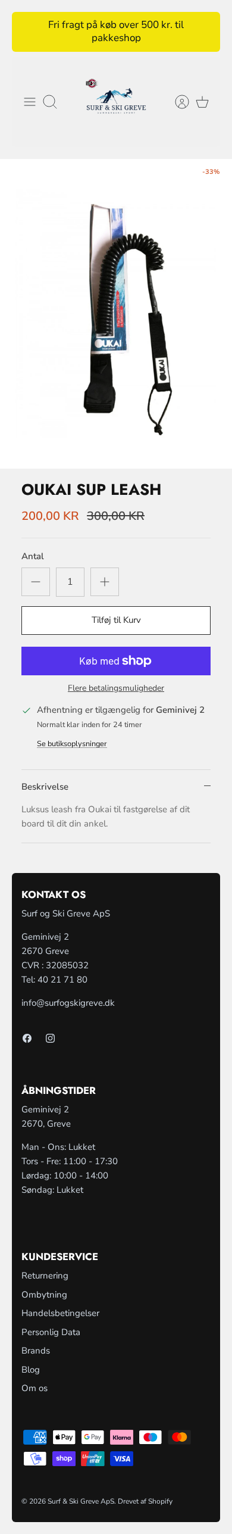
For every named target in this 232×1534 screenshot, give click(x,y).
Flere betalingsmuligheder (116, 689)
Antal (32, 556)
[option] (116, 314)
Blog (30, 1370)
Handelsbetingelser (60, 1313)
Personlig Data (50, 1332)
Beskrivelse (44, 787)
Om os (34, 1388)
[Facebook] (27, 1038)
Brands (35, 1351)
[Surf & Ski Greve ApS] (116, 102)
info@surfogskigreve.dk (68, 1003)
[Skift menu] (30, 102)
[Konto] (176, 102)
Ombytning (44, 1295)
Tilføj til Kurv (116, 620)
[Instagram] (50, 1038)
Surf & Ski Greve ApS (81, 1501)
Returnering (44, 1276)
